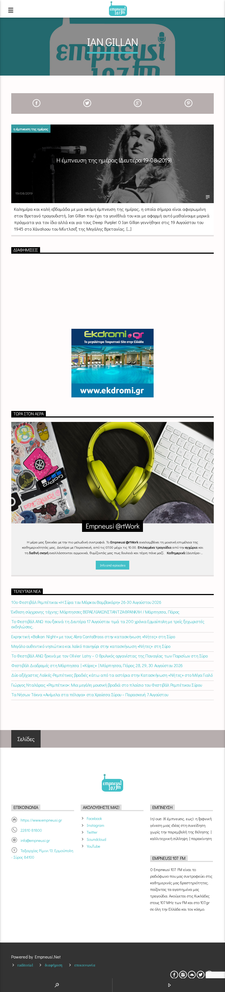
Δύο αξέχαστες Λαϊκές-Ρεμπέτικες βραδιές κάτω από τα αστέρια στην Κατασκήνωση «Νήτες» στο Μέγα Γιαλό (111, 675)
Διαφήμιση (54, 965)
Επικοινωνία (84, 965)
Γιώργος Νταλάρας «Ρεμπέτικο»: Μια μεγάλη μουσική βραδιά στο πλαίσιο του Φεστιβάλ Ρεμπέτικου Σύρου (106, 684)
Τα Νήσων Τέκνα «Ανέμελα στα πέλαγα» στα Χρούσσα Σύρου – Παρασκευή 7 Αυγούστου (89, 694)
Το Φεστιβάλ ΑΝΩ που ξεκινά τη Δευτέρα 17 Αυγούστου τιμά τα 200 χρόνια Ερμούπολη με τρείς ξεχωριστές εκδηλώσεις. (107, 624)
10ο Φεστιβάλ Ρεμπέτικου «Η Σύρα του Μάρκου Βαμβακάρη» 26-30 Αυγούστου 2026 (86, 602)
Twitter (92, 832)
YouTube (93, 846)
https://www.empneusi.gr (41, 820)
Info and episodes (112, 565)
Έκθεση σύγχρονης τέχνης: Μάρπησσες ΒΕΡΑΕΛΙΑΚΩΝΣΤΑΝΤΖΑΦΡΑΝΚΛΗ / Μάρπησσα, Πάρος (95, 611)
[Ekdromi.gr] (112, 363)
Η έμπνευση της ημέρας (30, 128)
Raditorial (25, 965)
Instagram (95, 825)
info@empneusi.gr (35, 840)
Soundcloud (96, 839)
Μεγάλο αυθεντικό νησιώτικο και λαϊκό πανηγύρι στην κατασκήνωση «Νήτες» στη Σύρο (90, 646)
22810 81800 (31, 830)
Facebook (94, 818)
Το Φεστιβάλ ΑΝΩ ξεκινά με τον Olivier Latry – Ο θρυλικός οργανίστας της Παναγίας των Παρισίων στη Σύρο (109, 655)
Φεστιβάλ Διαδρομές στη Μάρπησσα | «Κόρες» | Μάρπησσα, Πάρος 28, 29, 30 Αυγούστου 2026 (97, 665)
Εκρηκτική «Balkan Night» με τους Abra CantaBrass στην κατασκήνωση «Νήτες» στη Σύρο (93, 636)
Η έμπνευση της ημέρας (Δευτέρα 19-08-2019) (113, 160)
